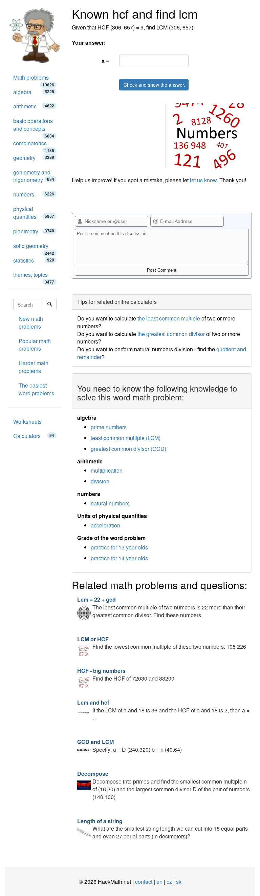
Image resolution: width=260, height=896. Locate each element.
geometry (33, 158)
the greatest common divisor (171, 334)
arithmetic (33, 106)
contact (143, 881)
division (100, 481)
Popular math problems (35, 345)
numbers (33, 194)
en (159, 881)
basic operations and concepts (33, 126)
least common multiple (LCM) (125, 438)
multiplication (107, 470)
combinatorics (33, 145)
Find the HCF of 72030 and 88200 (125, 674)
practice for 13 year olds (119, 547)
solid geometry (33, 247)
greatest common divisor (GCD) (128, 449)
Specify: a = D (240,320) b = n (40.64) (129, 745)
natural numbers (110, 503)
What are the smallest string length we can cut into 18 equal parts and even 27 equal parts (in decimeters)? (162, 828)
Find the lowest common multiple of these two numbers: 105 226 (161, 643)
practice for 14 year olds (119, 558)
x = (105, 60)
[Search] (50, 304)
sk (178, 881)
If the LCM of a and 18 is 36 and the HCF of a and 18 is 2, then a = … (163, 710)
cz (169, 881)
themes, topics (33, 276)
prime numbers (109, 427)
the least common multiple (168, 318)
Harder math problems (33, 367)
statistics (33, 260)
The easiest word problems (36, 389)
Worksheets (27, 421)
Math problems (33, 79)
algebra (33, 92)
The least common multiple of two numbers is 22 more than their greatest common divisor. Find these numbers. (161, 607)
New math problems (31, 322)
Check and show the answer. (154, 84)
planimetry (33, 231)
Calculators (33, 436)
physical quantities (33, 213)
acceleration (105, 525)
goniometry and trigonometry (33, 176)
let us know (203, 180)
